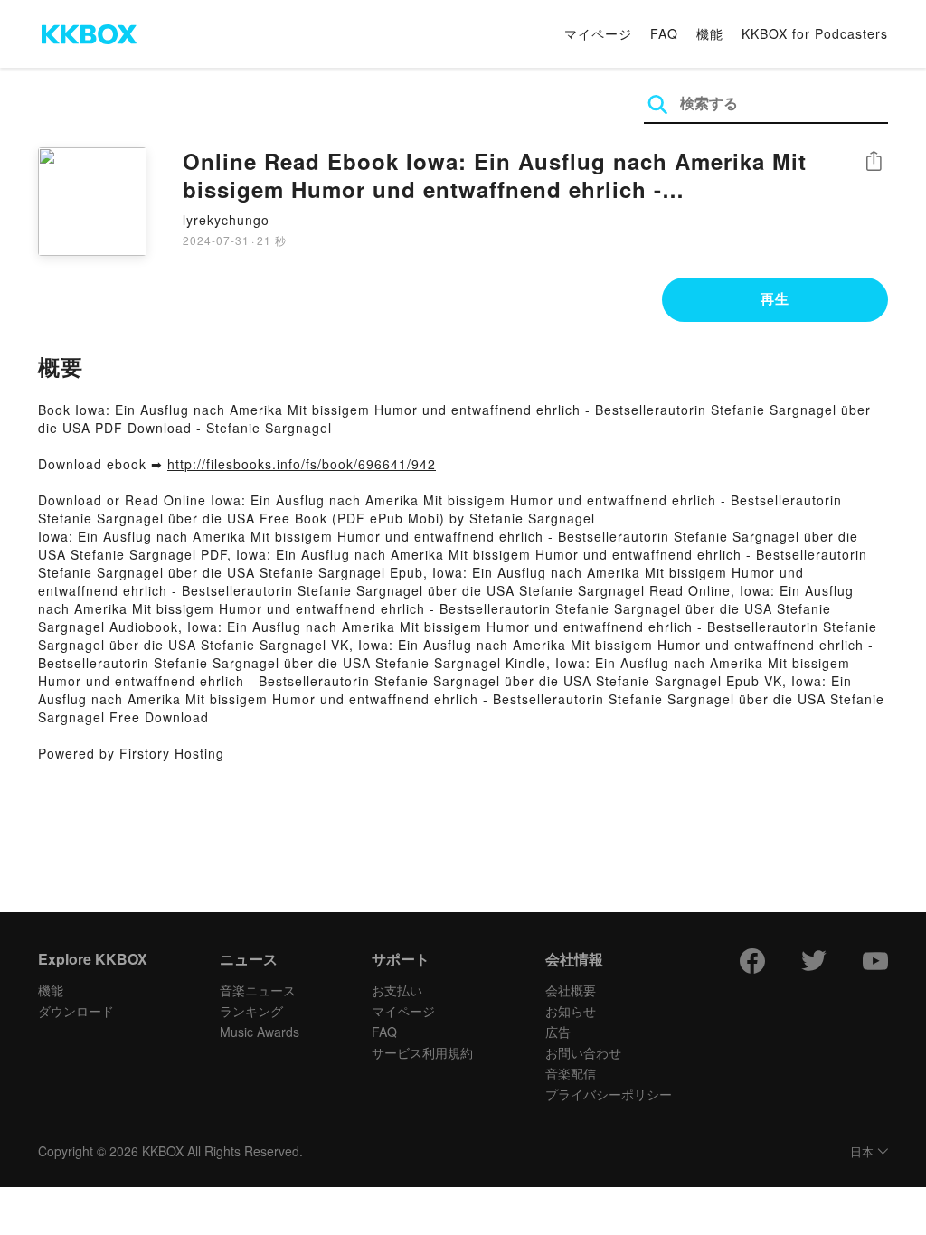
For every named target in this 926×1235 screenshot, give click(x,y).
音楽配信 (570, 1073)
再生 (775, 298)
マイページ (598, 33)
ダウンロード (76, 1011)
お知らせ (570, 1011)
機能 (709, 33)
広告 (558, 1032)
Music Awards (259, 1032)
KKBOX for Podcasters (815, 33)
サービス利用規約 (422, 1052)
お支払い (397, 990)
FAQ (664, 33)
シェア (873, 161)
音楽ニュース (258, 990)
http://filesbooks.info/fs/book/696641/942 (301, 464)
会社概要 (570, 990)
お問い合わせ (583, 1052)
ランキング (251, 1011)
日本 (862, 1152)
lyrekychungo (226, 220)
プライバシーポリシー (608, 1094)
